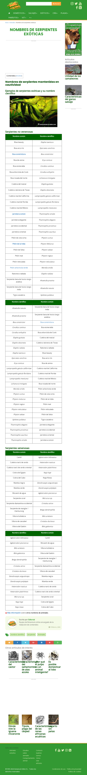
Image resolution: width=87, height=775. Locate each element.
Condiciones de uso (59, 769)
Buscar (57, 4)
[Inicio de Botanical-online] (9, 13)
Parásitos (13, 17)
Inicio (6, 22)
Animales (12, 22)
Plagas (64, 13)
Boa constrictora (19, 154)
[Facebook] (56, 751)
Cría (54, 13)
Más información (14, 613)
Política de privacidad (74, 769)
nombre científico (17, 634)
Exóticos (44, 13)
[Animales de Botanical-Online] (15, 5)
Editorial (31, 619)
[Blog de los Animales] (70, 751)
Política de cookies (74, 772)
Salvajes (32, 13)
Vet (23, 17)
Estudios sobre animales (26, 753)
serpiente (31, 634)
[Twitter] (62, 751)
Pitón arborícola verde (19, 268)
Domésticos (18, 13)
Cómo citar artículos (39, 760)
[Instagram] (66, 751)
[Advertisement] (33, 56)
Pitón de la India (19, 244)
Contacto (39, 750)
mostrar (19, 76)
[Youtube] (59, 751)
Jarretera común (18, 214)
